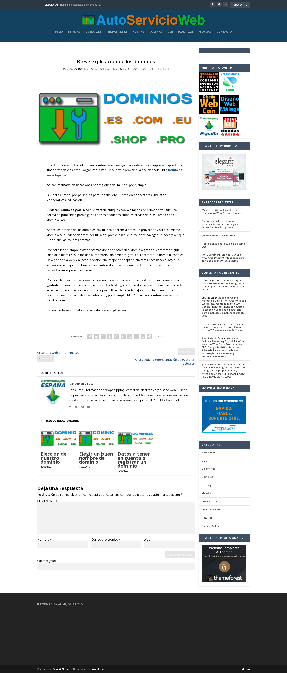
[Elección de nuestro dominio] (58, 438)
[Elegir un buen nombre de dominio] (96, 438)
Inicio (59, 31)
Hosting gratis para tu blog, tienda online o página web (222, 325)
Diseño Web (93, 31)
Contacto (224, 31)
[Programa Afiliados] (209, 90)
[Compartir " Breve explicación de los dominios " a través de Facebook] (90, 336)
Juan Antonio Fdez (97, 69)
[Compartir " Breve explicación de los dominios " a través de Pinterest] (116, 336)
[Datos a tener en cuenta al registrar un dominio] (135, 438)
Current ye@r (48, 561)
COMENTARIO (47, 501)
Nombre (44, 539)
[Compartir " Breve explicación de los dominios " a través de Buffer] (129, 336)
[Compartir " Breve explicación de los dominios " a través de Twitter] (96, 336)
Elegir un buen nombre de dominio (96, 458)
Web (147, 539)
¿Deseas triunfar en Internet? (219, 235)
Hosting (138, 31)
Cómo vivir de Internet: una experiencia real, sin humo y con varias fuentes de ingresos (220, 224)
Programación (210, 501)
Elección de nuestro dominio (54, 458)
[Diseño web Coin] (209, 113)
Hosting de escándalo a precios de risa (81, 4)
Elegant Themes (61, 669)
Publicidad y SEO (211, 509)
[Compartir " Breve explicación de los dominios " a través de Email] (143, 336)
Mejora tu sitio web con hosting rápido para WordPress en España (221, 212)
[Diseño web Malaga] (229, 113)
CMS (170, 31)
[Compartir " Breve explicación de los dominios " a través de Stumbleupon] (136, 336)
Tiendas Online (116, 31)
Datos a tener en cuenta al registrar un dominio (134, 460)
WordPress (98, 669)
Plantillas (185, 31)
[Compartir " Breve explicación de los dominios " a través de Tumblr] (109, 336)
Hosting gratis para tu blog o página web (223, 245)
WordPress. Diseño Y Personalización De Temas (222, 328)
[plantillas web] (224, 581)
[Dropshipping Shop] (229, 90)
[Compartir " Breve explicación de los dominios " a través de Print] (149, 336)
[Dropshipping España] (209, 135)
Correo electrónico (106, 539)
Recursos (205, 31)
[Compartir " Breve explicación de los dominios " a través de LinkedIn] (123, 336)
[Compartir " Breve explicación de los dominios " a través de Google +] (103, 336)
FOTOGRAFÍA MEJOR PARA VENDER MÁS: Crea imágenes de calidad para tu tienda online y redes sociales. (223, 257)
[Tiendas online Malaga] (229, 135)
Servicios (74, 31)
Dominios (156, 31)
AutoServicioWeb (211, 452)
